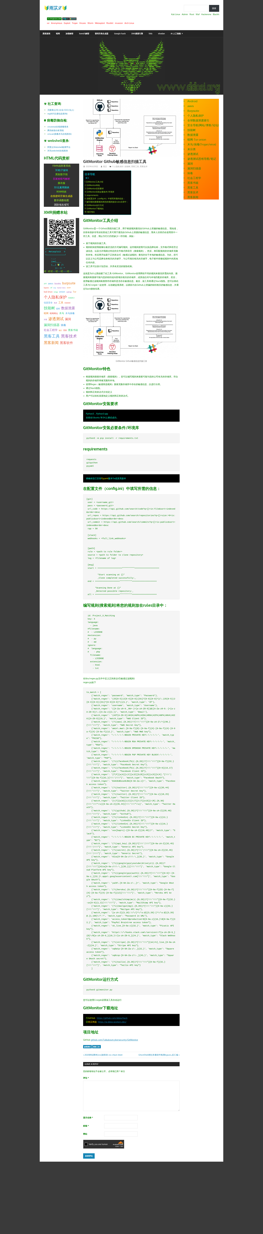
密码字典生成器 (101, 33)
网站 (85, 1134)
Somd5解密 (84, 33)
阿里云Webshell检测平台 (58, 147)
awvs (50, 283)
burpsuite (68, 283)
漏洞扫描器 (52, 325)
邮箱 (86, 1126)
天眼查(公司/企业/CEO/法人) (60, 110)
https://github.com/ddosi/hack (112, 1018)
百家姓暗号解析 (61, 178)
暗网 (58, 33)
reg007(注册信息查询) (57, 113)
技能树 (127, 166)
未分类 (191, 149)
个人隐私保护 (118, 166)
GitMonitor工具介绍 (94, 181)
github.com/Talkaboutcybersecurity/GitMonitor (114, 1039)
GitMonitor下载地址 (95, 208)
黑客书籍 (73, 329)
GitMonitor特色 (93, 185)
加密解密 (69, 33)
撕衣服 (61, 182)
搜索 (214, 8)
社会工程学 (51, 330)
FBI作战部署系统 (61, 165)
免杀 (55, 303)
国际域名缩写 (61, 204)
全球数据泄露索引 (198, 120)
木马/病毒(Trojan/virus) (201, 144)
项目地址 (91, 211)
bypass (46, 288)
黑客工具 (135, 166)
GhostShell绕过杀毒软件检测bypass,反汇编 (158, 1055)
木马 (61, 313)
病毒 (63, 325)
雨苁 (105, 166)
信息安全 (48, 302)
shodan (161, 33)
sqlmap (69, 292)
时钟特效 (61, 191)
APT (45, 284)
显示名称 (88, 1117)
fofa (150, 33)
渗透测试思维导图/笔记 (201, 158)
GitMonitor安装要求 (95, 188)
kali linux (48, 291)
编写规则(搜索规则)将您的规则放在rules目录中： (107, 201)
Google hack (120, 33)
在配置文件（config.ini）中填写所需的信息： (106, 198)
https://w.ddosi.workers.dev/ (112, 1021)
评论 (86, 1078)
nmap (56, 292)
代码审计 (71, 298)
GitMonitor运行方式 (95, 205)
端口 (60, 330)
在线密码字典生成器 (61, 195)
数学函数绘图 (61, 200)
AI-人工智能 (176, 33)
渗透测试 (87, 1047)
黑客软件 (66, 343)
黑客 (65, 330)
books (58, 283)
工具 (60, 302)
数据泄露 (68, 308)
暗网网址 (54, 313)
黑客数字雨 (61, 174)
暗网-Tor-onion (196, 139)
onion (62, 291)
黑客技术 (144, 166)
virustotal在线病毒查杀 (57, 126)
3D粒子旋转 (61, 170)
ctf (51, 288)
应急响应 (68, 303)
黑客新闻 (46, 33)
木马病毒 (70, 313)
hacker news (61, 288)
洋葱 (45, 319)
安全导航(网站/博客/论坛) (203, 125)
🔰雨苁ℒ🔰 (55, 8)
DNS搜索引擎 (137, 33)
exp (54, 288)
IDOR (69, 288)
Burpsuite (193, 111)
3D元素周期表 (61, 187)
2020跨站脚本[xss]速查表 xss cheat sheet (103, 1055)
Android (192, 101)
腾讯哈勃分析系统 (55, 130)
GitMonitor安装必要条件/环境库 (100, 191)
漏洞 (68, 319)
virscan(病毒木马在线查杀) (59, 134)
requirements (92, 195)
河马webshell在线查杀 (57, 150)
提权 (58, 308)
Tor (74, 291)
